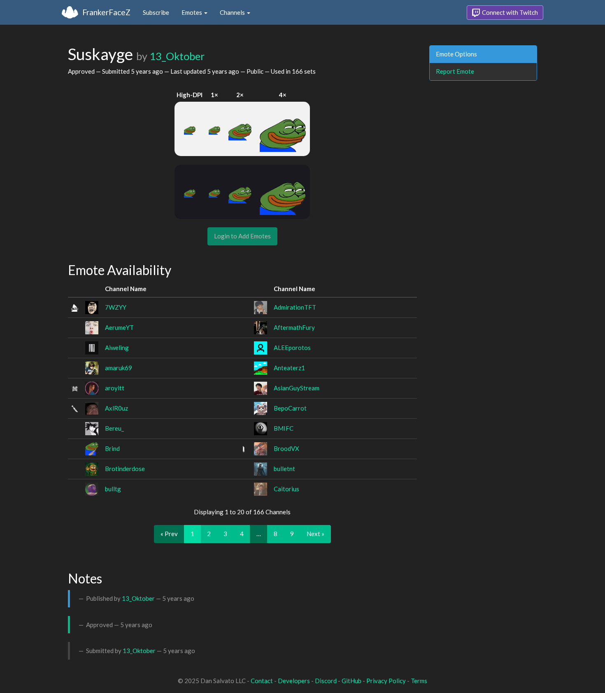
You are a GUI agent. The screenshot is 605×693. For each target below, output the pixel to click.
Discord (326, 680)
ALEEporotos (292, 347)
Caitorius (286, 488)
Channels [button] (233, 12)
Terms (419, 680)
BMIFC (283, 428)
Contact (262, 680)
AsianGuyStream (296, 388)
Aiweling (117, 347)
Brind (112, 448)
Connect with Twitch (509, 12)
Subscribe (156, 12)
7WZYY (115, 307)
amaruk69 (118, 367)
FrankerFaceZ (106, 12)
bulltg (113, 488)
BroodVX (286, 448)
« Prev (169, 533)
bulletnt (284, 468)
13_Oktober (177, 56)
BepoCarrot (290, 408)
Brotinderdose (125, 468)
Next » (315, 533)
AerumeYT (119, 327)
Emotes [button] (192, 12)
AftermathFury (294, 327)
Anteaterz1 (289, 367)
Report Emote (455, 71)
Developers (294, 680)
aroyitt (114, 388)
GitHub (351, 680)
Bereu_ (114, 428)
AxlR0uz (116, 408)
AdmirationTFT (295, 307)
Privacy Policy (386, 680)
